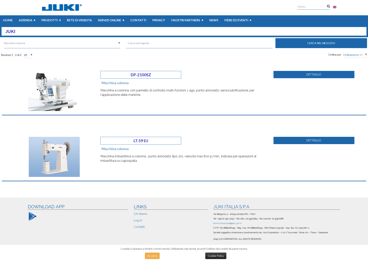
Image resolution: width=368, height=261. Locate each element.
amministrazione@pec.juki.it (227, 223)
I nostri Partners (185, 20)
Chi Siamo (140, 214)
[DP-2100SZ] (54, 90)
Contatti (138, 20)
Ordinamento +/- (353, 54)
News (213, 20)
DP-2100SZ (141, 74)
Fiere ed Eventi (236, 20)
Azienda (25, 20)
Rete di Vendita (79, 20)
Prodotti (49, 20)
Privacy (158, 20)
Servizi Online (109, 20)
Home (8, 20)
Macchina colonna (115, 83)
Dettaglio (313, 74)
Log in (138, 220)
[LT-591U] (54, 156)
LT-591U (141, 140)
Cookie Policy (216, 255)
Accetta (152, 255)
